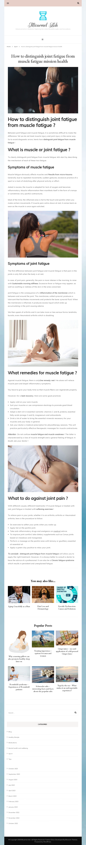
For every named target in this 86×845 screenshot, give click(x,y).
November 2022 (13, 818)
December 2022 (13, 812)
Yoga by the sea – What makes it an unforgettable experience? (67, 688)
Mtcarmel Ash (43, 25)
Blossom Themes (71, 840)
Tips (9, 759)
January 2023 (13, 807)
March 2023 (12, 796)
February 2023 (13, 801)
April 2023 (11, 790)
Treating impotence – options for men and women (43, 653)
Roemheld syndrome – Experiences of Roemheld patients (19, 687)
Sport (10, 754)
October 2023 (13, 769)
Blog (10, 732)
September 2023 (14, 774)
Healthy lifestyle (13, 737)
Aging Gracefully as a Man (19, 606)
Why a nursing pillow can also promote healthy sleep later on (19, 659)
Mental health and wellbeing (18, 748)
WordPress (47, 842)
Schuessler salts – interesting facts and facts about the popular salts (43, 689)
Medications (12, 743)
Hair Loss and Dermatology (43, 607)
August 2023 (12, 780)
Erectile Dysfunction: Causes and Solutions (67, 607)
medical (57, 531)
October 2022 (13, 823)
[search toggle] (78, 3)
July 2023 (11, 785)
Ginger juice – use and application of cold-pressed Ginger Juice (67, 651)
